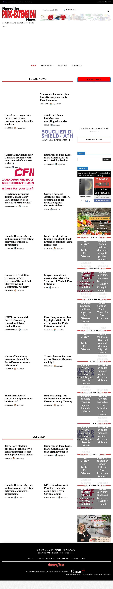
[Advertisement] (56, 46)
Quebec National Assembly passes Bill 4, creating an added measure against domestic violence (57, 199)
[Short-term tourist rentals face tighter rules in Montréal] (18, 417)
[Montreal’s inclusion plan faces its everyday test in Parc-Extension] (20, 99)
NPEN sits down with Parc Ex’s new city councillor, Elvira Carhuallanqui (16, 321)
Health (46, 125)
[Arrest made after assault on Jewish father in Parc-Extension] (102, 468)
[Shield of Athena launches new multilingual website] (57, 137)
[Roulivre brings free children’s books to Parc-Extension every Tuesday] (57, 417)
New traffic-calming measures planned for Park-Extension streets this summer (17, 361)
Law (94, 423)
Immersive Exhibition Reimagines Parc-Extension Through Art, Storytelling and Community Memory (18, 281)
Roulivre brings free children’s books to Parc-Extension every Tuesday (58, 398)
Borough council (11, 206)
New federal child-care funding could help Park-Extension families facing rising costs (58, 240)
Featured (8, 458)
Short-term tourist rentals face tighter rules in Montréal (18, 398)
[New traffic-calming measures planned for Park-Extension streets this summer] (18, 381)
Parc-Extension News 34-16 (94, 128)
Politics (94, 485)
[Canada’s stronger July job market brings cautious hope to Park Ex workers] (18, 140)
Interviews (94, 392)
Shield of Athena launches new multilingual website (55, 118)
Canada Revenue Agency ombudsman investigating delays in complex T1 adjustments (19, 240)
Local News (44, 104)
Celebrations (49, 164)
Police (94, 454)
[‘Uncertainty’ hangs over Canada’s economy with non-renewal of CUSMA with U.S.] (18, 179)
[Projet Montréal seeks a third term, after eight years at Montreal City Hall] (102, 344)
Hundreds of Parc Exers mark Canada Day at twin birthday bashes (58, 157)
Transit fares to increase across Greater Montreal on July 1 (58, 359)
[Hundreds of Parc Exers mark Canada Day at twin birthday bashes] (57, 176)
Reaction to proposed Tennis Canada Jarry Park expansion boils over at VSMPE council (18, 198)
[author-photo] (51, 104)
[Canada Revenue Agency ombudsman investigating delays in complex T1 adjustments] (18, 261)
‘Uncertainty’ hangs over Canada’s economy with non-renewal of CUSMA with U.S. (19, 159)
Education (94, 299)
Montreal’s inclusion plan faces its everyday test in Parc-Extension (54, 97)
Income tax (9, 248)
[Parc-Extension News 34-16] (94, 105)
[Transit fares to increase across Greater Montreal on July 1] (57, 378)
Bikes (46, 287)
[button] (108, 11)
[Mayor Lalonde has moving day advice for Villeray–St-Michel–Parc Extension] (57, 300)
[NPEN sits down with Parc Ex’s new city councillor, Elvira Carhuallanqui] (18, 342)
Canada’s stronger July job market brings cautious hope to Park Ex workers (19, 120)
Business (8, 167)
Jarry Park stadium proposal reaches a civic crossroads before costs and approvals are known (19, 450)
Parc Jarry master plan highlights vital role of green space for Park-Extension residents (57, 321)
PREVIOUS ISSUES (94, 140)
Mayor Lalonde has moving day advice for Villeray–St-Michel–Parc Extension (58, 279)
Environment (94, 330)
